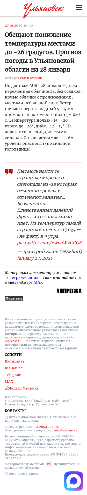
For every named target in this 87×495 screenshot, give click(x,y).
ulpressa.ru (13, 341)
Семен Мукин (30, 78)
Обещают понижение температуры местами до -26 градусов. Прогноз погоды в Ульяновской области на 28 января (43, 52)
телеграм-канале (23, 277)
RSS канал (14, 368)
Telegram (13, 375)
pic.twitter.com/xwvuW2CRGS (49, 242)
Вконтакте (14, 361)
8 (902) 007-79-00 (50, 427)
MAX (38, 282)
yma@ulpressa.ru (66, 430)
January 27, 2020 (35, 258)
